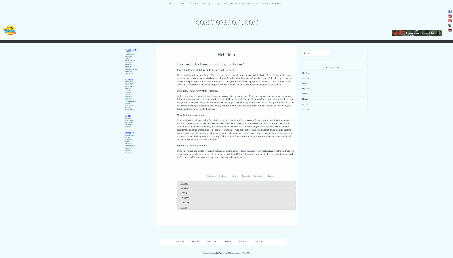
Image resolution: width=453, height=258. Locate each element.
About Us (228, 241)
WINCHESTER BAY (130, 101)
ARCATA (128, 148)
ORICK (127, 141)
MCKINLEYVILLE (130, 146)
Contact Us (258, 241)
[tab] (236, 183)
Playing (183, 207)
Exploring (184, 202)
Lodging (184, 188)
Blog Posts (262, 3)
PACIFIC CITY (129, 82)
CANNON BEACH (130, 60)
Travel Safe (195, 241)
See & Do (193, 3)
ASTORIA (128, 52)
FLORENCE (128, 97)
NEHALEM (128, 65)
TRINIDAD (128, 143)
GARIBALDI (128, 71)
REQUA (127, 137)
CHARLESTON (129, 110)
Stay (203, 3)
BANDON (128, 118)
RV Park (305, 104)
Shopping (184, 197)
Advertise (242, 241)
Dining (183, 192)
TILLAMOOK (129, 73)
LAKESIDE (128, 103)
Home (170, 3)
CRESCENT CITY (130, 135)
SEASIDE (127, 58)
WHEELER (128, 67)
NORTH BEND (129, 105)
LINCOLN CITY (129, 84)
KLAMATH (128, 139)
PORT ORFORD (129, 120)
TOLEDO (127, 90)
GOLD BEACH (129, 122)
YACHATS (128, 95)
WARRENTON (129, 54)
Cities (218, 3)
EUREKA (127, 150)
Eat (210, 3)
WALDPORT (128, 92)
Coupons (181, 3)
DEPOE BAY (128, 86)
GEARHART (128, 56)
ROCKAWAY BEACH (131, 69)
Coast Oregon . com (226, 22)
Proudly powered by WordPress (215, 253)
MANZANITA (129, 62)
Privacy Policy (212, 241)
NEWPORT (128, 88)
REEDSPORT (128, 99)
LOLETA (127, 152)
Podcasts (276, 3)
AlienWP (246, 253)
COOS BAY (128, 107)
